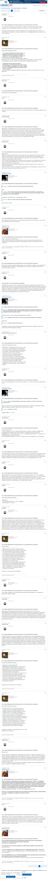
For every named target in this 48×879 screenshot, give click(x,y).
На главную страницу (5, 8)
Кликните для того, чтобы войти (24, 874)
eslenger (4, 508)
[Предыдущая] (7, 11)
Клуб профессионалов (16, 8)
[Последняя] (19, 11)
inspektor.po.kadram (7, 173)
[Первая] (5, 11)
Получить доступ (10, 876)
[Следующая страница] (17, 11)
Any (3, 38)
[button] (46, 5)
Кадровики (24, 8)
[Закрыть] (21, 872)
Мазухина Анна (5, 227)
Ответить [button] (42, 10)
